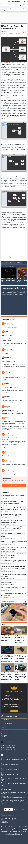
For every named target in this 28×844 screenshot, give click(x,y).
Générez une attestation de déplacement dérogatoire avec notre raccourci (13, 802)
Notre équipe (4, 821)
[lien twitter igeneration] (20, 809)
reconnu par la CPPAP (21, 829)
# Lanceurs (13, 262)
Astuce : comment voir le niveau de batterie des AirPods (13, 799)
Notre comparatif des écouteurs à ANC (11, 751)
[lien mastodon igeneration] (14, 809)
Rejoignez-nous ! (14, 710)
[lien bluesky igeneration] (23, 809)
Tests (3, 625)
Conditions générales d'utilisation (8, 818)
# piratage (18, 5)
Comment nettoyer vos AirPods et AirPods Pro (11, 794)
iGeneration (7, 727)
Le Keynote (3, 736)
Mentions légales (4, 817)
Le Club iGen (7, 719)
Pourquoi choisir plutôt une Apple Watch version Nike (13, 797)
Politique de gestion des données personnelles (11, 819)
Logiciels (24, 32)
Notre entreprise (4, 822)
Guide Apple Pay (4, 796)
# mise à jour (5, 262)
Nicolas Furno (4, 31)
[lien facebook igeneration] (17, 809)
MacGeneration (8, 723)
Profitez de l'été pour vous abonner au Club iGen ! (14, 9)
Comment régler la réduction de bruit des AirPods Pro (13, 800)
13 (18, 33)
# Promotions (4, 5)
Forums (2, 733)
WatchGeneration (8, 730)
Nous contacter (4, 823)
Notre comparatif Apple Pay (9, 749)
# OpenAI (12, 5)
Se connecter (14, 485)
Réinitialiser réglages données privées (14, 834)
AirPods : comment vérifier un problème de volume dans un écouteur (13, 793)
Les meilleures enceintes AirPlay (10, 745)
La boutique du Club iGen (6, 737)
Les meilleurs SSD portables (9, 747)
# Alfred (19, 262)
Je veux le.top (4, 735)
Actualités (5, 492)
